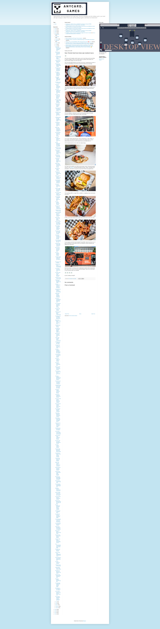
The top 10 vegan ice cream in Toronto (57, 360)
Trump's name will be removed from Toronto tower (58, 265)
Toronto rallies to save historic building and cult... (58, 559)
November (57, 36)
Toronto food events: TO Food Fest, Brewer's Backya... (57, 96)
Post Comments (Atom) (73, 315)
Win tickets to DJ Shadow (58, 262)
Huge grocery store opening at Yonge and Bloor (58, 502)
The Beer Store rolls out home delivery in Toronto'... (57, 274)
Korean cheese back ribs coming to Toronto (57, 469)
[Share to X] (81, 278)
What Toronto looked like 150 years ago (57, 53)
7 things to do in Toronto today (58, 210)
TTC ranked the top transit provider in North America (58, 305)
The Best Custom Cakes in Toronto (57, 446)
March (56, 604)
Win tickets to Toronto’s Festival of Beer (57, 335)
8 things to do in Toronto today (58, 148)
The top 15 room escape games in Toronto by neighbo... (58, 400)
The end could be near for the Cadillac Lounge (57, 232)
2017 (55, 33)
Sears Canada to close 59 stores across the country (58, 494)
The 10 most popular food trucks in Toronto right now (58, 593)
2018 (55, 31)
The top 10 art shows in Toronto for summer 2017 (58, 207)
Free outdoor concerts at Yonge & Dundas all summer (57, 227)
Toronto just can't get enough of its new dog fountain (58, 237)
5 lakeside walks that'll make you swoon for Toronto (58, 386)
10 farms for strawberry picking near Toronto (57, 396)
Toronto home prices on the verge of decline (58, 536)
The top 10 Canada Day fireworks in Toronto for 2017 (58, 300)
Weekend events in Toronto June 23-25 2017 (58, 489)
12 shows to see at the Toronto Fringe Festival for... (58, 57)
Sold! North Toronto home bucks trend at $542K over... (58, 49)
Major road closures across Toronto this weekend (57, 464)
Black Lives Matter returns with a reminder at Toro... (58, 322)
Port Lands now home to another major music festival (58, 405)
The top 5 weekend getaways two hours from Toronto (58, 378)
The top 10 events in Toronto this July (57, 185)
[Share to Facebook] (82, 278)
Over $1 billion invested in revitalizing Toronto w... (57, 181)
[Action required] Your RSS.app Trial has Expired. (74, 38)
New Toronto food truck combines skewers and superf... (58, 152)
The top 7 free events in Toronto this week (57, 346)
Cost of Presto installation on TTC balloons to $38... (57, 198)
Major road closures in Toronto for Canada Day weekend (58, 129)
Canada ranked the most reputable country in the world (58, 119)
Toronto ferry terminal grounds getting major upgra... (58, 160)
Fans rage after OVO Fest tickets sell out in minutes (57, 134)
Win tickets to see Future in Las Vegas (58, 589)
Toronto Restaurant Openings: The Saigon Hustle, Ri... (57, 144)
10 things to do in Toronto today (57, 511)
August (56, 42)
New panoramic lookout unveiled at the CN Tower (58, 290)
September (57, 40)
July (56, 44)
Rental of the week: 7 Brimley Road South (58, 532)
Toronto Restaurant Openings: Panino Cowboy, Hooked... (57, 507)
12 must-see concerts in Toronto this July (57, 270)
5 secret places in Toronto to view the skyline (57, 355)
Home (80, 313)
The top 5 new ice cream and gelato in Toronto (58, 442)
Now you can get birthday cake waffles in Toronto (57, 478)
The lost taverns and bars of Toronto (58, 524)
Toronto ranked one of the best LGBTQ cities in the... (58, 223)
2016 (55, 609)
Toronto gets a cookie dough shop (58, 481)
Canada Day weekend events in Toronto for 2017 (57, 124)
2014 (55, 612)
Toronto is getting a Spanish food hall (58, 580)
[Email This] (78, 278)
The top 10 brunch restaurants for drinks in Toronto (57, 86)
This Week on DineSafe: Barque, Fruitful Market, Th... (57, 330)
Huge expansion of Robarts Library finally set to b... (58, 109)
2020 (55, 28)
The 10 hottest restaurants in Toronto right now (58, 485)
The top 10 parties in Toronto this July (57, 364)
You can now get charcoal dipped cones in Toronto (58, 194)
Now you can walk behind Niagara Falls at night (58, 65)
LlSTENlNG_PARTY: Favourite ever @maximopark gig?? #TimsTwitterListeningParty (80, 39)
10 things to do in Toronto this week (57, 342)
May (56, 601)
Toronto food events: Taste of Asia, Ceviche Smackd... (58, 455)
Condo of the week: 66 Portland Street (57, 105)
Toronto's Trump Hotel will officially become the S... (58, 114)
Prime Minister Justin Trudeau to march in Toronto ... (57, 437)
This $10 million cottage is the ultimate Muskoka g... (58, 101)
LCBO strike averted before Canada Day (58, 339)
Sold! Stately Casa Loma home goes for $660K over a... (57, 420)
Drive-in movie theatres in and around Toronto (57, 368)
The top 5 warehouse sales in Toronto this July (57, 139)
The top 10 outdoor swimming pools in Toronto (57, 391)
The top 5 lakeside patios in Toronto (57, 254)
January (56, 607)
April (56, 603)
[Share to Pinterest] (83, 278)
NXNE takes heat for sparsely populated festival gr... (57, 295)
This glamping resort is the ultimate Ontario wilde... (57, 585)
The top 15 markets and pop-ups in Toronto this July (57, 91)
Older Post (93, 313)
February (57, 606)
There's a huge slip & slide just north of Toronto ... (57, 190)
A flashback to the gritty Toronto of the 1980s (58, 281)
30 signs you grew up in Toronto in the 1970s (58, 572)
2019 (55, 30)
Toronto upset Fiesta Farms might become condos (58, 473)
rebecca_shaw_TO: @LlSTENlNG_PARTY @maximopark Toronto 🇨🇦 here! (78, 41)
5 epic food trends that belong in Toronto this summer (57, 415)
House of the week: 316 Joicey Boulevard (57, 219)
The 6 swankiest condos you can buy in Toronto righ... (58, 520)
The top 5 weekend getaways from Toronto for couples (57, 351)
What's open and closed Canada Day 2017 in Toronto (58, 165)
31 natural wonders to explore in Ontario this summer (57, 74)
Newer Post (67, 313)
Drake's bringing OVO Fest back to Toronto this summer (58, 214)
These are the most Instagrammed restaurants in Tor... (58, 554)
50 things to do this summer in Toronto (57, 429)
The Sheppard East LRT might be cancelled (57, 410)
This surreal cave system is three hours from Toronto (58, 433)
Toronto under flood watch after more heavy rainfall (58, 450)
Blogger (84, 620)
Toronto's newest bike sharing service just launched (57, 286)
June (56, 45)
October (56, 39)
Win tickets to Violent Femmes (57, 169)
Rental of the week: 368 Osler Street (57, 156)
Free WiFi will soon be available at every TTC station (57, 516)
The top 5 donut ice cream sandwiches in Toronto (58, 382)
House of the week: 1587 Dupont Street (58, 568)
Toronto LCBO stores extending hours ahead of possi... (58, 541)
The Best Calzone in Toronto (57, 562)
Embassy (72, 167)
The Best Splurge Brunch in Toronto (57, 203)
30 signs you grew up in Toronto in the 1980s (58, 173)
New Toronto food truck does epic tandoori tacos (57, 249)
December (57, 34)
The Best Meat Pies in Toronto (57, 326)
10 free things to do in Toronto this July (58, 241)
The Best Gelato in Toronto (58, 83)
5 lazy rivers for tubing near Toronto (57, 61)
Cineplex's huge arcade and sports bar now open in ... (58, 258)
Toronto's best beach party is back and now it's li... (57, 245)
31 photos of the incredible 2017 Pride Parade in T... (58, 317)
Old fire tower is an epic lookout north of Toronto (58, 177)
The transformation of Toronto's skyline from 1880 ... (58, 546)
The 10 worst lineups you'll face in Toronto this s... (58, 373)
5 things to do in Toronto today (58, 278)
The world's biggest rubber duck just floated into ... (57, 79)
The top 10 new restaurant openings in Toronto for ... (58, 69)
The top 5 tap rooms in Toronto (57, 309)
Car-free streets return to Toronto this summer (58, 498)
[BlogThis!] (79, 278)
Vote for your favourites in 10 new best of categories (58, 528)
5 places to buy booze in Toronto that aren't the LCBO (57, 425)
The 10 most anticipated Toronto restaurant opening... (57, 598)
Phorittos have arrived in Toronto (57, 550)
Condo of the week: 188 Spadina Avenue (57, 459)
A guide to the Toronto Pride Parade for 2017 (58, 576)
